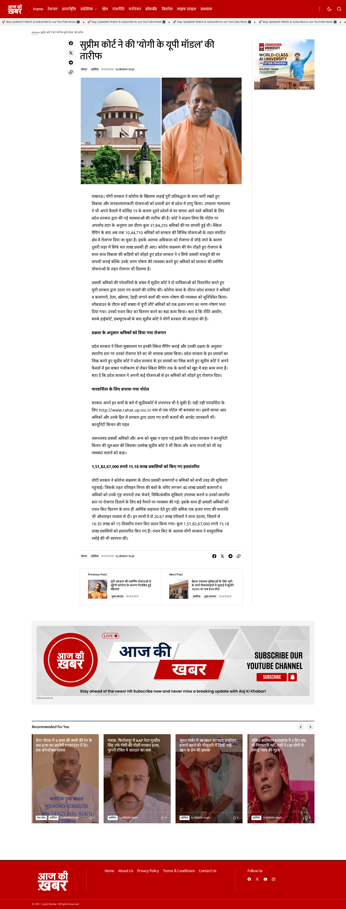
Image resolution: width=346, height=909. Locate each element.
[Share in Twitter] (71, 53)
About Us (125, 870)
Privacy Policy (148, 870)
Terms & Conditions (179, 870)
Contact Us (208, 870)
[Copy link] (71, 72)
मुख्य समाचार (117, 596)
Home (35, 32)
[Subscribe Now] (173, 661)
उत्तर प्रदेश (41, 817)
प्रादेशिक (95, 69)
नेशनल (84, 69)
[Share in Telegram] (71, 63)
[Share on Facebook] (71, 43)
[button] (320, 9)
